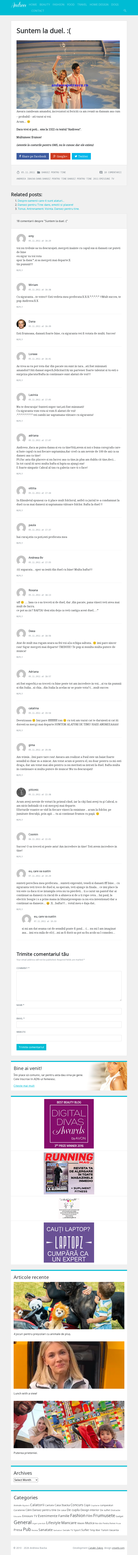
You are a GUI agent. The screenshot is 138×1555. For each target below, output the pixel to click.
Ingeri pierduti (38, 1523)
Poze (118, 1523)
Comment (22, 968)
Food (71, 4)
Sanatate (46, 1529)
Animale (18, 1505)
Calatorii (37, 1504)
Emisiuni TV (29, 1516)
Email (20, 1018)
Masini (80, 1523)
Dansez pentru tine (54, 172)
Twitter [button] (83, 156)
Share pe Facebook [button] (34, 156)
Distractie (115, 1510)
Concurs (77, 1505)
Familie (64, 1516)
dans (39, 178)
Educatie (17, 1516)
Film (89, 1516)
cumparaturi (106, 1505)
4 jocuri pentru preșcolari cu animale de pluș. (42, 1334)
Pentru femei (109, 1523)
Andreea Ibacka (18, 4)
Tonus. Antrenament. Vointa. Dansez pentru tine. (48, 209)
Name (20, 1005)
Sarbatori (57, 1530)
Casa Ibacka (62, 1505)
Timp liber (95, 1530)
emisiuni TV (106, 178)
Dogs (115, 4)
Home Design (99, 4)
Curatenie (19, 1510)
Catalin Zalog (95, 1547)
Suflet (85, 1530)
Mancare (69, 1522)
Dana (32, 321)
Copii (87, 1505)
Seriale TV (68, 1530)
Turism (105, 1530)
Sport (77, 1530)
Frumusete (104, 1515)
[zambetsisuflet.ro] (69, 1208)
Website (20, 1032)
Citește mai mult (24, 1086)
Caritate (49, 1505)
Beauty (45, 4)
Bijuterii (25, 1505)
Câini (29, 1510)
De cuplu (73, 1510)
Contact (37, 11)
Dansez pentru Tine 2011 (82, 178)
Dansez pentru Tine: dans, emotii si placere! (45, 205)
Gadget (119, 1516)
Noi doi (98, 1523)
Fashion (58, 4)
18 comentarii (113, 172)
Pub (27, 1529)
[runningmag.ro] (69, 1173)
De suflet (105, 1510)
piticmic (34, 790)
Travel (82, 4)
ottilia (32, 488)
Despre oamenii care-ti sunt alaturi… (41, 201)
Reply (19, 270)
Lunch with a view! (25, 1393)
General (23, 1522)
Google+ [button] (62, 156)
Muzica (89, 1523)
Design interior (89, 1510)
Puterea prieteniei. (26, 1453)
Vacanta (114, 1530)
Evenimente (48, 1515)
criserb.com (118, 1547)
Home (33, 4)
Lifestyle (53, 1522)
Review (35, 1530)
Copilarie (95, 1505)
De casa (61, 1510)
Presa (18, 1530)
